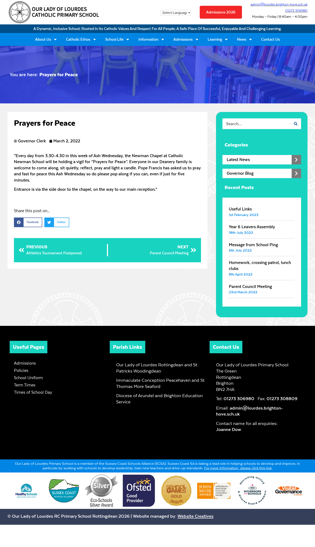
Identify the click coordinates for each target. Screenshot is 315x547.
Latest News (238, 159)
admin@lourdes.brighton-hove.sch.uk (279, 4)
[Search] (295, 123)
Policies (21, 370)
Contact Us (270, 39)
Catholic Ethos (78, 39)
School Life (114, 39)
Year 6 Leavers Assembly (252, 226)
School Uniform (28, 377)
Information (148, 39)
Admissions (183, 39)
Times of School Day (33, 392)
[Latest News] (296, 159)
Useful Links (240, 209)
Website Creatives (195, 516)
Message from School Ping (253, 244)
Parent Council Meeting (250, 286)
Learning (215, 39)
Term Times (24, 385)
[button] (28, 222)
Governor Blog (240, 173)
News (241, 39)
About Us (43, 39)
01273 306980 (296, 11)
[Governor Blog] (296, 173)
